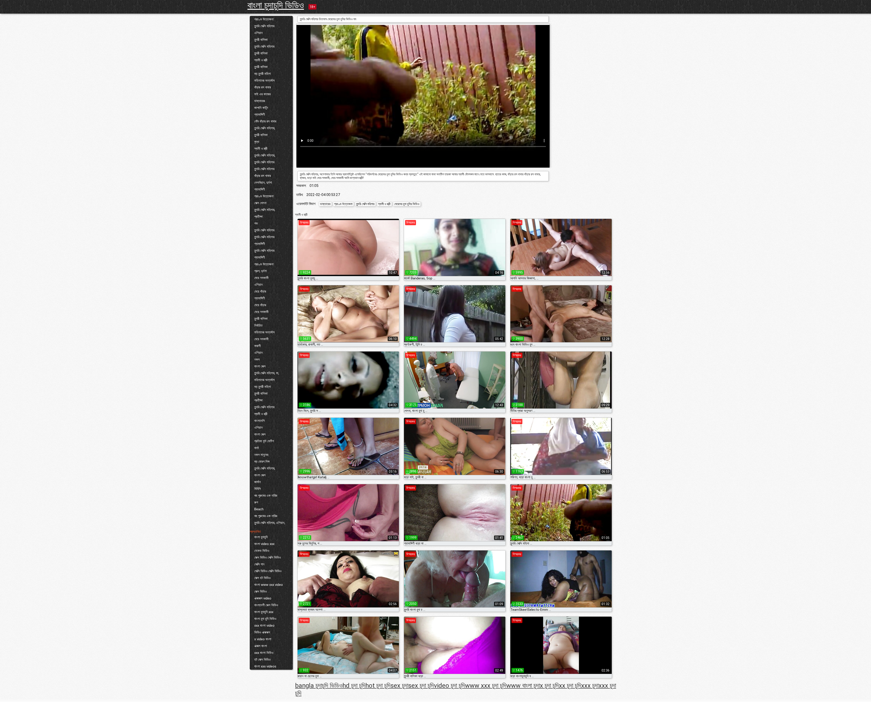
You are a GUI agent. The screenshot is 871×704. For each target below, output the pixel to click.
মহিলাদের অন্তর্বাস (264, 80)
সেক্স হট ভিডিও (262, 578)
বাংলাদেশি (259, 421)
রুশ (256, 502)
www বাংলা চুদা (523, 685)
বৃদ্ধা (256, 142)
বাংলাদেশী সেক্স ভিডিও (266, 605)
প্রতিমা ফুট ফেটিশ (264, 441)
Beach (259, 509)
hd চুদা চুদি (354, 685)
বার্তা (256, 448)
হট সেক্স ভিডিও (262, 660)
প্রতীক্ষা (258, 217)
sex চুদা (399, 685)
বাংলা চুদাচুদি (261, 537)
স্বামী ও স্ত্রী (260, 60)
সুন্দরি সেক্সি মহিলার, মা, (266, 373)
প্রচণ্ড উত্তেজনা (264, 19)
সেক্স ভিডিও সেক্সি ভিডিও (267, 557)
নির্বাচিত (258, 325)
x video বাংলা (262, 639)
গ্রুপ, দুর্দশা (260, 271)
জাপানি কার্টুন (261, 108)
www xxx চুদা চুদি (485, 685)
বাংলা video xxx (264, 544)
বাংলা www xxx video (268, 585)
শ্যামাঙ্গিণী (259, 114)
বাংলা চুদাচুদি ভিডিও (275, 5)
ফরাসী (257, 346)
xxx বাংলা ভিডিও (263, 653)
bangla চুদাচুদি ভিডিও (319, 685)
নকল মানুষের (261, 455)
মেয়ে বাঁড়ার (260, 291)
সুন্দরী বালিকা (261, 40)
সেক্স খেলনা (260, 203)
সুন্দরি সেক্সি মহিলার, (264, 128)
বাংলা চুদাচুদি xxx (263, 612)
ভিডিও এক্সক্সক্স (262, 632)
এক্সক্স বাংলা (260, 646)
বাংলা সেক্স (260, 366)
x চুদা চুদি (549, 685)
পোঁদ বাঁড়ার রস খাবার (265, 121)
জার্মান (257, 482)
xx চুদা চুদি (570, 685)
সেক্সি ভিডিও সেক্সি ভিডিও (267, 571)
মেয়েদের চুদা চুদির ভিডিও (406, 204)
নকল (257, 359)
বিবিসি (257, 489)
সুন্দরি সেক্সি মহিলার (264, 26)
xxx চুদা (590, 685)
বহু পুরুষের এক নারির (265, 496)
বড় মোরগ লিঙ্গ (261, 462)
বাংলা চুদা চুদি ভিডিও (265, 619)
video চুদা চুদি (449, 685)
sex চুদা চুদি (421, 685)
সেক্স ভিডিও (260, 591)
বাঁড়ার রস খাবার (262, 87)
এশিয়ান (258, 33)
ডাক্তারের (259, 101)
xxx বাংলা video (264, 625)
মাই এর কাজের (262, 94)
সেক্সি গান (259, 564)
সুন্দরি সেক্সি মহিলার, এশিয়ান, (269, 523)
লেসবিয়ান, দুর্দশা (263, 183)
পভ (256, 223)
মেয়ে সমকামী (261, 278)
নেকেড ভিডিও (261, 551)
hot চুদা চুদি (378, 685)
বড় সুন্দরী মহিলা (262, 74)
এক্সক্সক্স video (262, 598)
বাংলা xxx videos (265, 666)
